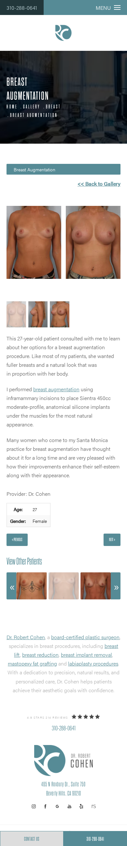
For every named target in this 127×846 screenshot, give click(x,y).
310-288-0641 (22, 7)
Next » (112, 539)
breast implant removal (86, 654)
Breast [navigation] (53, 106)
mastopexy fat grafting (32, 663)
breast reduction (40, 654)
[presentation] (11, 585)
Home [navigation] (12, 106)
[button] (34, 806)
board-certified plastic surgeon (85, 637)
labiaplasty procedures (93, 663)
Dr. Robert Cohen (26, 637)
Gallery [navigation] (31, 106)
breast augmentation (56, 389)
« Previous (17, 539)
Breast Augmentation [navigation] (34, 115)
